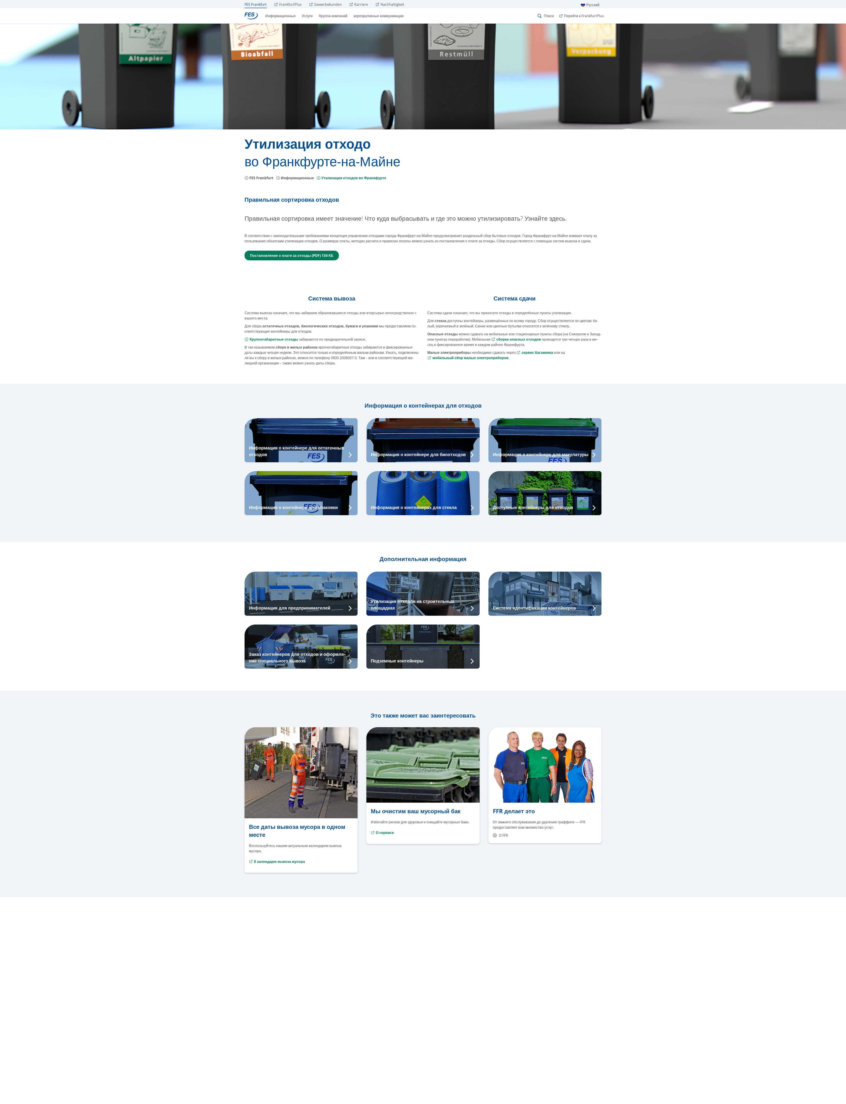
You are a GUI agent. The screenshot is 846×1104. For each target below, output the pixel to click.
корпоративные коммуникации (379, 15)
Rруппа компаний (333, 15)
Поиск (549, 15)
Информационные (280, 15)
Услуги (307, 15)
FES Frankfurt (261, 177)
